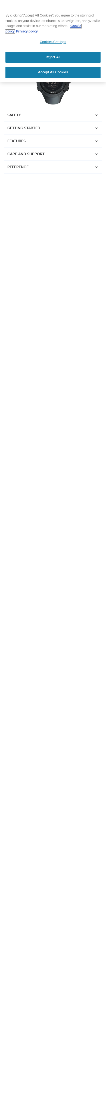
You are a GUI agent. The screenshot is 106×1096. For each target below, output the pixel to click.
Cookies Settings (53, 42)
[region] (53, 41)
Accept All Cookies (53, 72)
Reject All (53, 57)
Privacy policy (27, 31)
